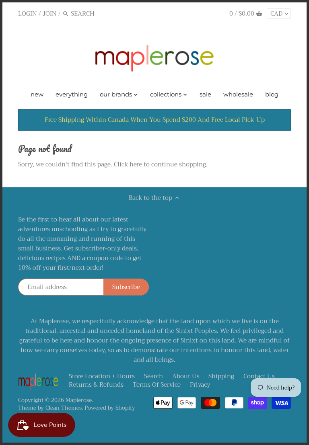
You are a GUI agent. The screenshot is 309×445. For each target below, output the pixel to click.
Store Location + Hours (102, 376)
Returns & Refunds (96, 384)
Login (27, 13)
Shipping (221, 376)
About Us (186, 376)
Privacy (200, 384)
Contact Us (259, 376)
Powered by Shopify (109, 407)
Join (50, 13)
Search (153, 376)
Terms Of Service (157, 384)
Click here (128, 164)
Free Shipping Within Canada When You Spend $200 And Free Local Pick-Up (155, 120)
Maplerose (79, 400)
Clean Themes (63, 407)
